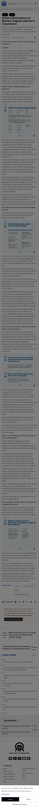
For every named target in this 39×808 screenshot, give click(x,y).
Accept (10, 799)
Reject (29, 799)
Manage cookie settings (19, 804)
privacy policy (5, 794)
